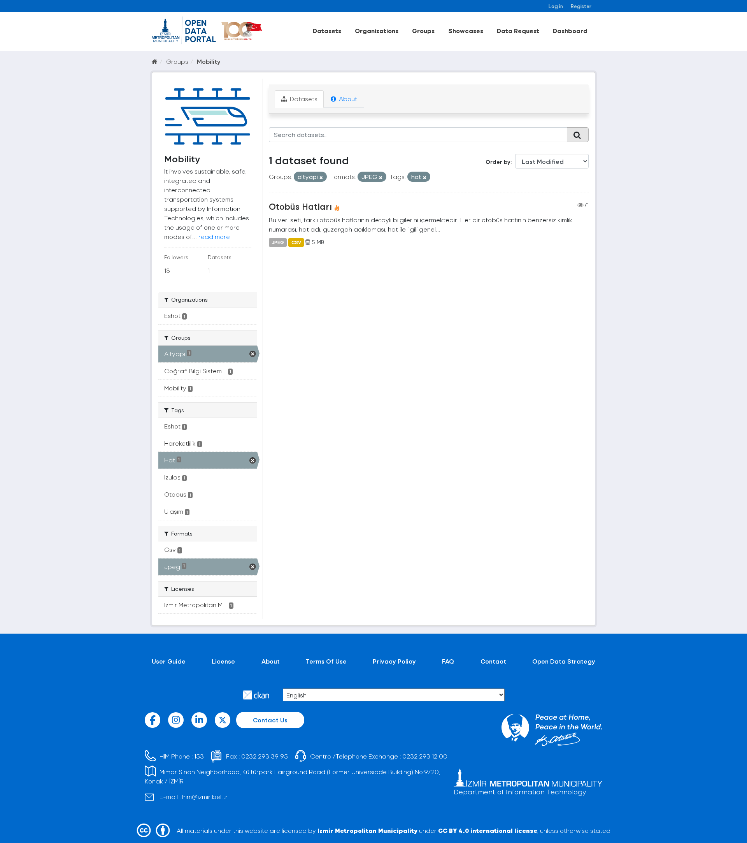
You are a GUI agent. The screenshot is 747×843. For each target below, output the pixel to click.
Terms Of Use (326, 661)
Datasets (327, 30)
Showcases (465, 30)
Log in (556, 6)
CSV (296, 242)
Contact (493, 661)
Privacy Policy (394, 661)
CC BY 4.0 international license (487, 830)
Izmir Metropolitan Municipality (367, 830)
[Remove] (321, 177)
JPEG (278, 242)
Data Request (518, 30)
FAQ (448, 661)
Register (581, 6)
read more (214, 236)
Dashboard (570, 30)
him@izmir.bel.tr (205, 796)
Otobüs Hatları (300, 206)
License (223, 661)
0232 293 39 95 (264, 756)
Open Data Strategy (563, 661)
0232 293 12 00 (424, 756)
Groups (423, 30)
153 (199, 756)
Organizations (376, 30)
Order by (498, 161)
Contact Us (270, 720)
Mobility (209, 61)
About (347, 99)
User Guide (169, 661)
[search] (578, 134)
